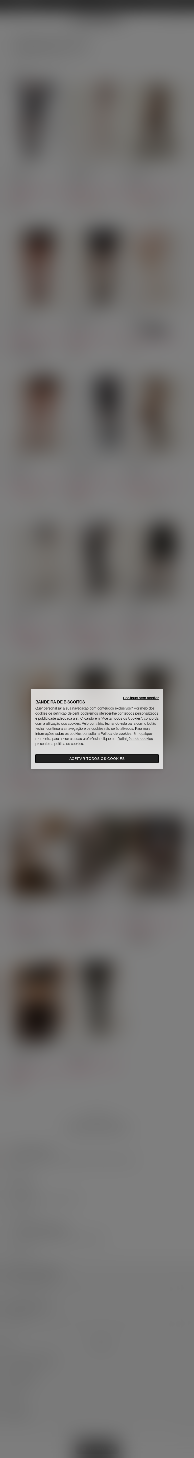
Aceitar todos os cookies (97, 758)
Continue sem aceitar (141, 698)
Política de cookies (116, 733)
